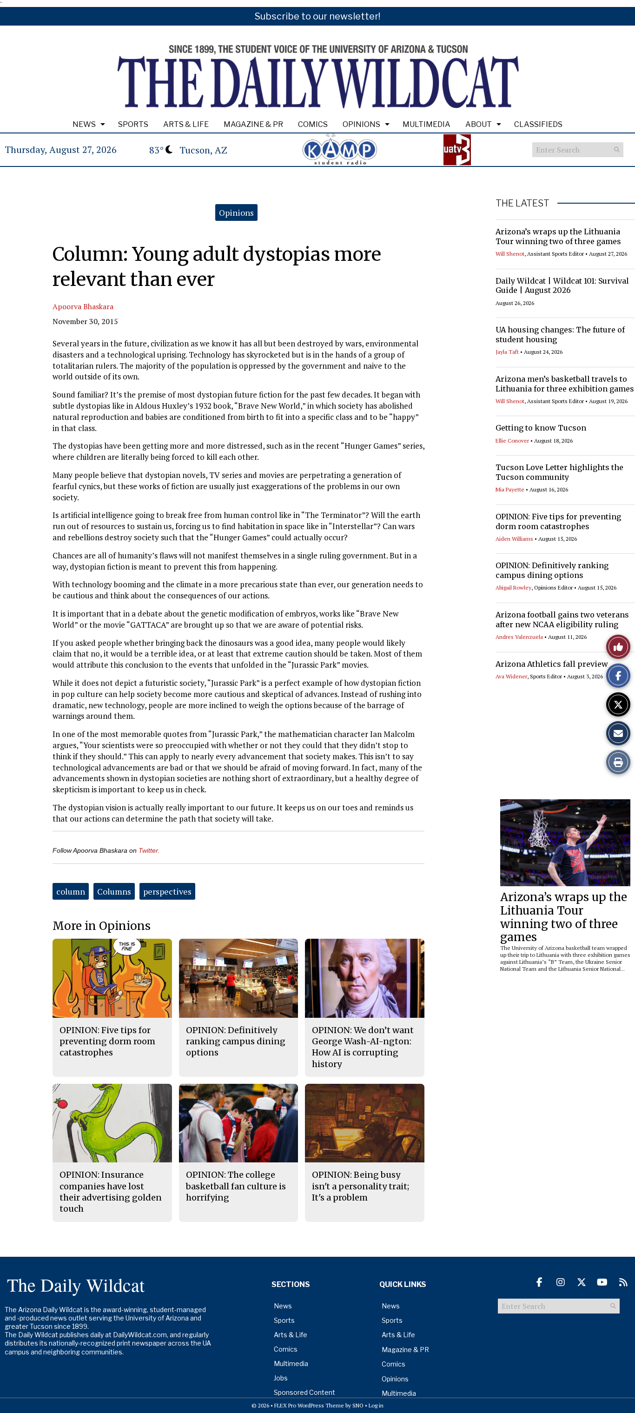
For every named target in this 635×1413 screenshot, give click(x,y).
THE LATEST (522, 203)
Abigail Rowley (513, 587)
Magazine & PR (253, 124)
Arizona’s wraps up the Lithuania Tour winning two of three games (558, 236)
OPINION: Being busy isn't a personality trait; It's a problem (360, 1186)
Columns (114, 891)
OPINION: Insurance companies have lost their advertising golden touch (111, 1191)
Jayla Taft (507, 351)
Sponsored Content (304, 1392)
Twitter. (149, 850)
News (84, 124)
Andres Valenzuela (519, 636)
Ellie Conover (512, 440)
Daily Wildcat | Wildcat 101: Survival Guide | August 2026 (562, 285)
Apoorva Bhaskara (83, 306)
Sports (133, 124)
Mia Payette (510, 489)
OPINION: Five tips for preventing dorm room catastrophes (558, 521)
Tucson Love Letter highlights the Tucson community (559, 472)
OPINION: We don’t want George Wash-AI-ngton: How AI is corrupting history (363, 1047)
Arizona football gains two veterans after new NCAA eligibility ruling (562, 619)
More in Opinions (102, 926)
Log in (376, 1405)
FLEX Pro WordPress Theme (309, 1405)
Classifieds (538, 124)
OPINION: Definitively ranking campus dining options (552, 570)
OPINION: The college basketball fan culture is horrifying (236, 1186)
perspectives (167, 891)
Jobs (281, 1378)
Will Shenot (510, 253)
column (70, 891)
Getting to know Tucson (541, 427)
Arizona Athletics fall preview (552, 664)
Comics (313, 124)
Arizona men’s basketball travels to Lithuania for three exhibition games (565, 383)
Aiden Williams (514, 538)
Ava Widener (511, 676)
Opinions (361, 124)
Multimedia (426, 124)
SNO (358, 1405)
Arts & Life (186, 124)
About (478, 124)
